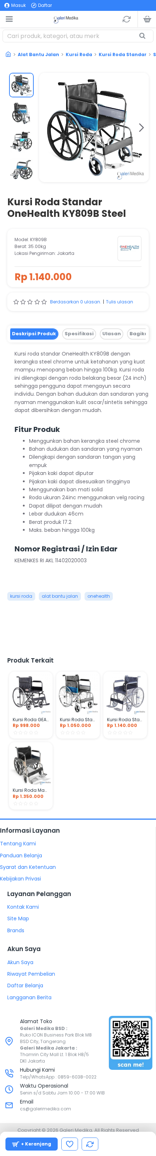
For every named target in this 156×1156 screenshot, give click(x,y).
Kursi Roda (79, 54)
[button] (46, 127)
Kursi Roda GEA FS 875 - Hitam (31, 720)
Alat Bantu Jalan (38, 54)
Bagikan (140, 333)
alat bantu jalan (60, 596)
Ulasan (111, 333)
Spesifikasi (79, 333)
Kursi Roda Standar (123, 54)
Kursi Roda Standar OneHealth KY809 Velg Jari (78, 720)
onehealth (98, 596)
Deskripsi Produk (34, 333)
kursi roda (21, 596)
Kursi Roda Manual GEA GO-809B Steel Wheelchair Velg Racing (31, 790)
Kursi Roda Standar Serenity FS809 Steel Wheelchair (125, 720)
